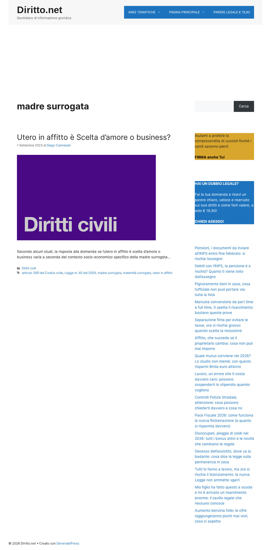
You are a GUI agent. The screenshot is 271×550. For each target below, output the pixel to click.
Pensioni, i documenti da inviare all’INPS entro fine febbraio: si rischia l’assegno (222, 253)
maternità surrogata (137, 273)
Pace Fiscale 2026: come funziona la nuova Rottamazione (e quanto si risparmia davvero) (224, 420)
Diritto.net (39, 9)
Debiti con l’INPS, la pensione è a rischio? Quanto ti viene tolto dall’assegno (223, 271)
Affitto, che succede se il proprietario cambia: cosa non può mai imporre (224, 343)
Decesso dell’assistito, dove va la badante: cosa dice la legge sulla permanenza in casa (223, 456)
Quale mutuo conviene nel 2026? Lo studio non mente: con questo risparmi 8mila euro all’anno (223, 361)
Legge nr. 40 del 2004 (80, 273)
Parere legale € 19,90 (231, 12)
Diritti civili (29, 268)
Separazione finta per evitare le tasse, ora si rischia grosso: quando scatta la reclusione (221, 325)
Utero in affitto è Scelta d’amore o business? (94, 137)
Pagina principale (184, 12)
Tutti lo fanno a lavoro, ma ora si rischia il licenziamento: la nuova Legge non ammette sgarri (222, 474)
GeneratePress (68, 543)
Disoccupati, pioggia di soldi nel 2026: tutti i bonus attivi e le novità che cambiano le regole (224, 438)
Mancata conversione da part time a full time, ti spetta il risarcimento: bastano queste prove (224, 307)
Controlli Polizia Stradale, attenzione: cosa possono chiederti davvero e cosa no (218, 402)
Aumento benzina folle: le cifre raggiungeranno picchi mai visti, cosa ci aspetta (221, 515)
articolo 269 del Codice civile (42, 273)
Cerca (244, 106)
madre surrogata (109, 273)
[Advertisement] (135, 56)
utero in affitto (163, 273)
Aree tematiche (141, 12)
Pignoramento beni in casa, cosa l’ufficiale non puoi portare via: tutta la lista (222, 289)
